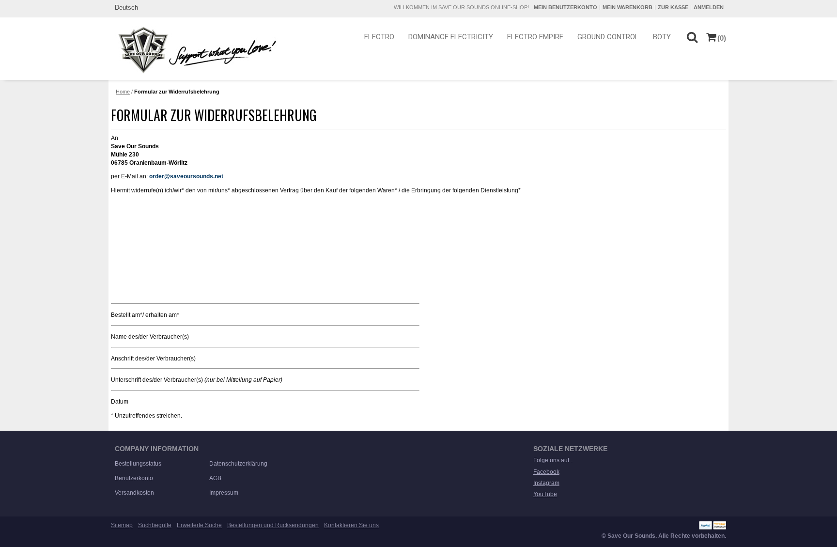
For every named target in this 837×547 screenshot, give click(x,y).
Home (123, 91)
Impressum (223, 492)
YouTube (545, 494)
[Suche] (692, 36)
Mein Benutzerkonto (565, 7)
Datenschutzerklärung (238, 463)
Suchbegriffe (154, 525)
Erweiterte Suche (199, 525)
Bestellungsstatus (138, 463)
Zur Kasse (673, 7)
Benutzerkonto (134, 478)
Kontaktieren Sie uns (351, 525)
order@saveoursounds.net (186, 176)
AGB (215, 478)
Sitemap (122, 525)
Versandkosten (134, 492)
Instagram (546, 483)
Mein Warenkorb (627, 7)
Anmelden (709, 7)
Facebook (546, 472)
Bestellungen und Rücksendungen (273, 525)
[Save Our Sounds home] (195, 50)
